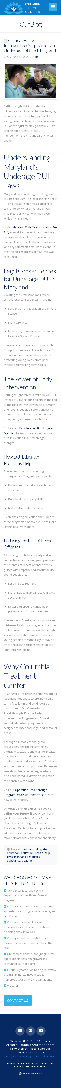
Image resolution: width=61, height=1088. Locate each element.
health (39, 853)
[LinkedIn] (41, 1031)
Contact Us (36, 795)
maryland (20, 857)
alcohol (22, 849)
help (47, 853)
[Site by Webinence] (20, 1073)
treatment (28, 860)
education (27, 853)
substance (13, 860)
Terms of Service (45, 1056)
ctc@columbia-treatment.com (30, 1045)
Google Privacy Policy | (20, 1056)
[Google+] (30, 1031)
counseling (35, 849)
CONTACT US (17, 1000)
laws (10, 857)
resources (33, 857)
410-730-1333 (29, 1041)
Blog (36, 57)
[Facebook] (20, 1031)
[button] (53, 7)
